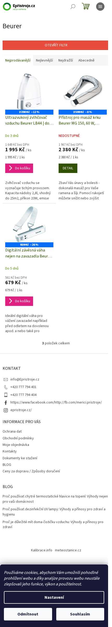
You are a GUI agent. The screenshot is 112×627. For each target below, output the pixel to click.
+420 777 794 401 (23, 387)
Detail (68, 168)
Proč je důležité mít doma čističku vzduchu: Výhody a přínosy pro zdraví (53, 525)
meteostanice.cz (68, 550)
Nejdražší (65, 60)
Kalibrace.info (41, 550)
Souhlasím (80, 614)
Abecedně (86, 60)
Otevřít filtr (56, 45)
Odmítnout (27, 614)
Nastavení (54, 597)
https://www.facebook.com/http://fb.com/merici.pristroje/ (56, 402)
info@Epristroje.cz (24, 379)
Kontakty (10, 451)
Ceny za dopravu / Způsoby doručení (31, 471)
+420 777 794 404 (23, 395)
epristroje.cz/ (21, 410)
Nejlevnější (44, 60)
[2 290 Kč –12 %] (29, 91)
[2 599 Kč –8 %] (83, 91)
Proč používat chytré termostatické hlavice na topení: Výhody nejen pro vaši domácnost (55, 499)
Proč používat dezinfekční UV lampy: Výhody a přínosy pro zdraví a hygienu (54, 512)
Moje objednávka (16, 444)
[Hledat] (73, 6)
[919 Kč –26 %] (29, 224)
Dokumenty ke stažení (20, 458)
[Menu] (100, 6)
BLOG (7, 464)
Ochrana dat (12, 431)
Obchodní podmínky (18, 438)
